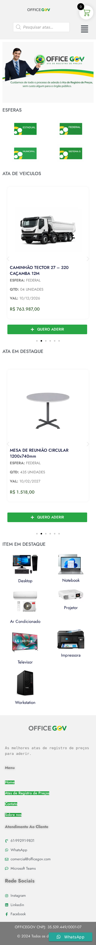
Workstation (25, 702)
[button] (8, 259)
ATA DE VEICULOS (21, 173)
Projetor (71, 608)
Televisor (25, 662)
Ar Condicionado (25, 621)
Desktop (25, 581)
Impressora (70, 655)
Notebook (71, 580)
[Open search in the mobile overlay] (41, 27)
